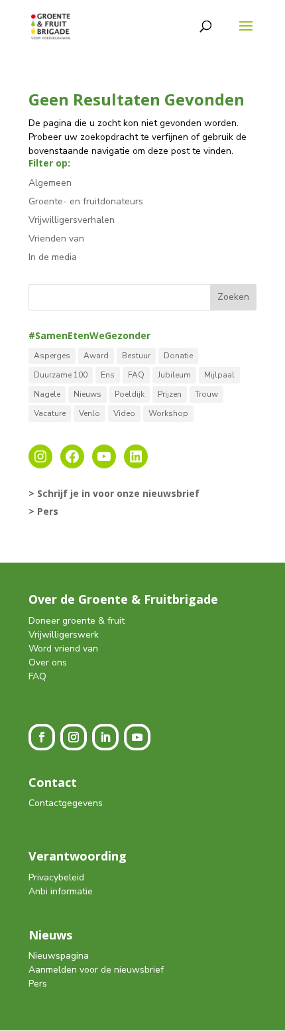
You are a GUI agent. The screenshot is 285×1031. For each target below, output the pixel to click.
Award (96, 355)
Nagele (47, 394)
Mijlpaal (219, 375)
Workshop (168, 413)
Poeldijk (129, 394)
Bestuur (136, 355)
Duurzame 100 (60, 375)
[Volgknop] (41, 737)
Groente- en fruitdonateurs (85, 201)
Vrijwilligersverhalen (71, 220)
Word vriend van (63, 648)
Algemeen (50, 182)
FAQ (136, 375)
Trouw (206, 394)
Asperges (52, 355)
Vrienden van (56, 238)
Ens (108, 375)
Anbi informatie (60, 891)
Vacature (50, 413)
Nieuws (87, 394)
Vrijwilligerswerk (63, 634)
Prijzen (170, 394)
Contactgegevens (65, 803)
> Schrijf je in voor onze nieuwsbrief (114, 493)
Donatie (178, 355)
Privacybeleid (56, 877)
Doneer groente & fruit (76, 620)
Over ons (47, 662)
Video (124, 413)
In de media (52, 257)
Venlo (89, 413)
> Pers (43, 511)
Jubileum (174, 375)
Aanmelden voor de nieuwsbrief (96, 969)
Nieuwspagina (58, 955)
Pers (37, 983)
